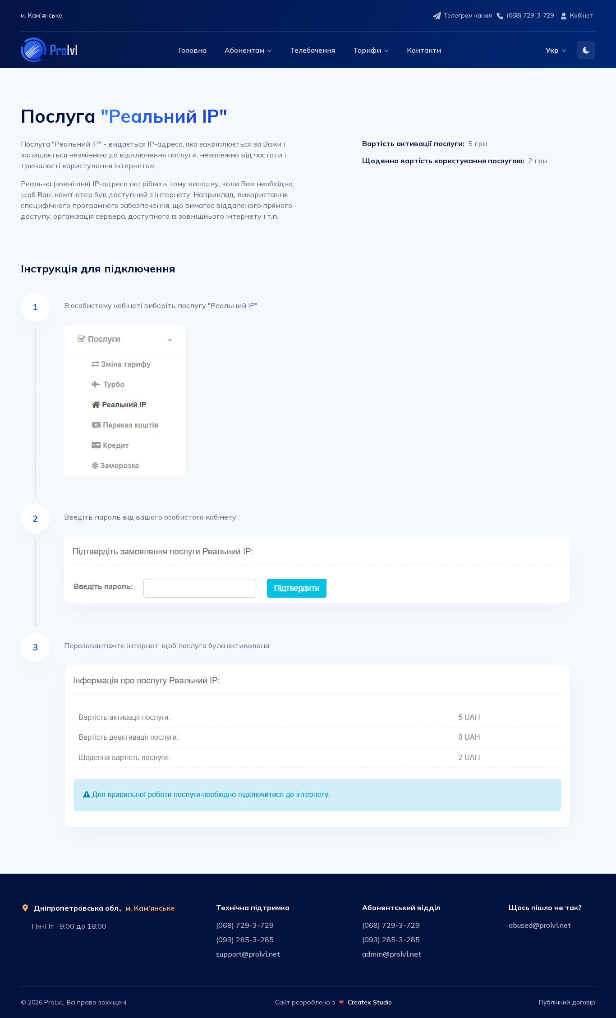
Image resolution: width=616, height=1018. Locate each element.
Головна (192, 50)
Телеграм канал (467, 15)
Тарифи (367, 50)
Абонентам (244, 50)
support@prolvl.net (248, 953)
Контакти (424, 50)
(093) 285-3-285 (245, 939)
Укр (552, 50)
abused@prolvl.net (540, 925)
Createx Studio (370, 1002)
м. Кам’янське (150, 907)
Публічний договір (567, 1002)
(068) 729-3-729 (530, 15)
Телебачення (312, 50)
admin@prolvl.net (391, 953)
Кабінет (581, 15)
